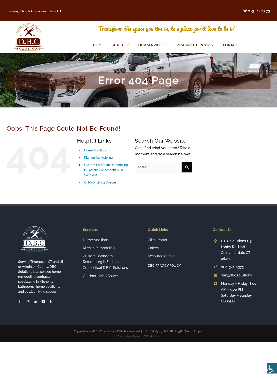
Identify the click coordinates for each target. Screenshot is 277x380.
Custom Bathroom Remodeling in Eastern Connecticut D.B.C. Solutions (106, 170)
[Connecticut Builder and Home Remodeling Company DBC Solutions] (28, 22)
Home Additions (95, 150)
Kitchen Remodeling (98, 157)
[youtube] (43, 301)
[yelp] (51, 301)
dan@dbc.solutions (236, 275)
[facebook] (20, 301)
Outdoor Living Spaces (100, 182)
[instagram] (27, 301)
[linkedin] (35, 301)
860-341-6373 (232, 267)
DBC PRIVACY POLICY (164, 266)
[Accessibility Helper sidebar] (272, 368)
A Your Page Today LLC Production (138, 336)
